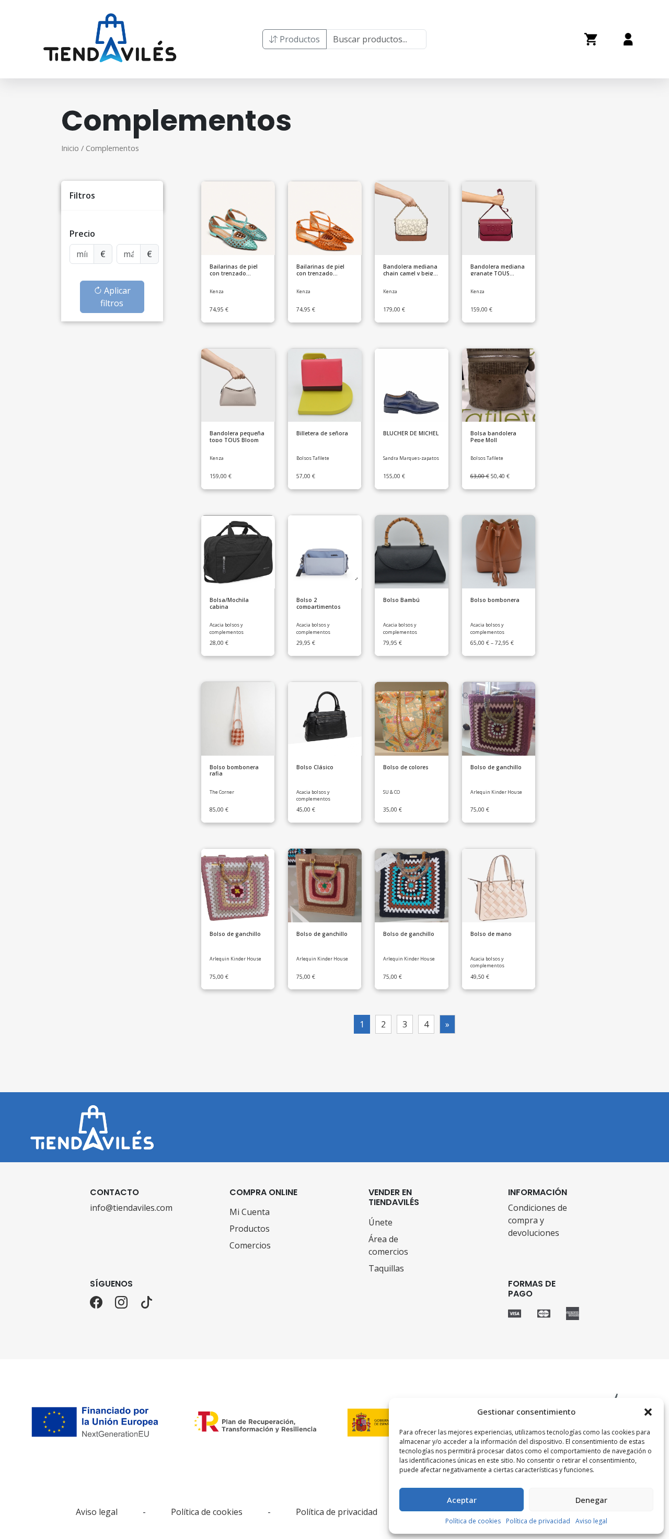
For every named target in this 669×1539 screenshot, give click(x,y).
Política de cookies (473, 1521)
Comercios (250, 1245)
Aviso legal (591, 1521)
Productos (299, 39)
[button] (648, 1411)
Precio (82, 233)
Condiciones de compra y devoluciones (537, 1220)
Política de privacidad (538, 1521)
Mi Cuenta (249, 1212)
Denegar (591, 1500)
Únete (380, 1222)
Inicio (70, 148)
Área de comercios (388, 1245)
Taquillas (386, 1268)
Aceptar (462, 1500)
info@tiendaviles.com (125, 1207)
